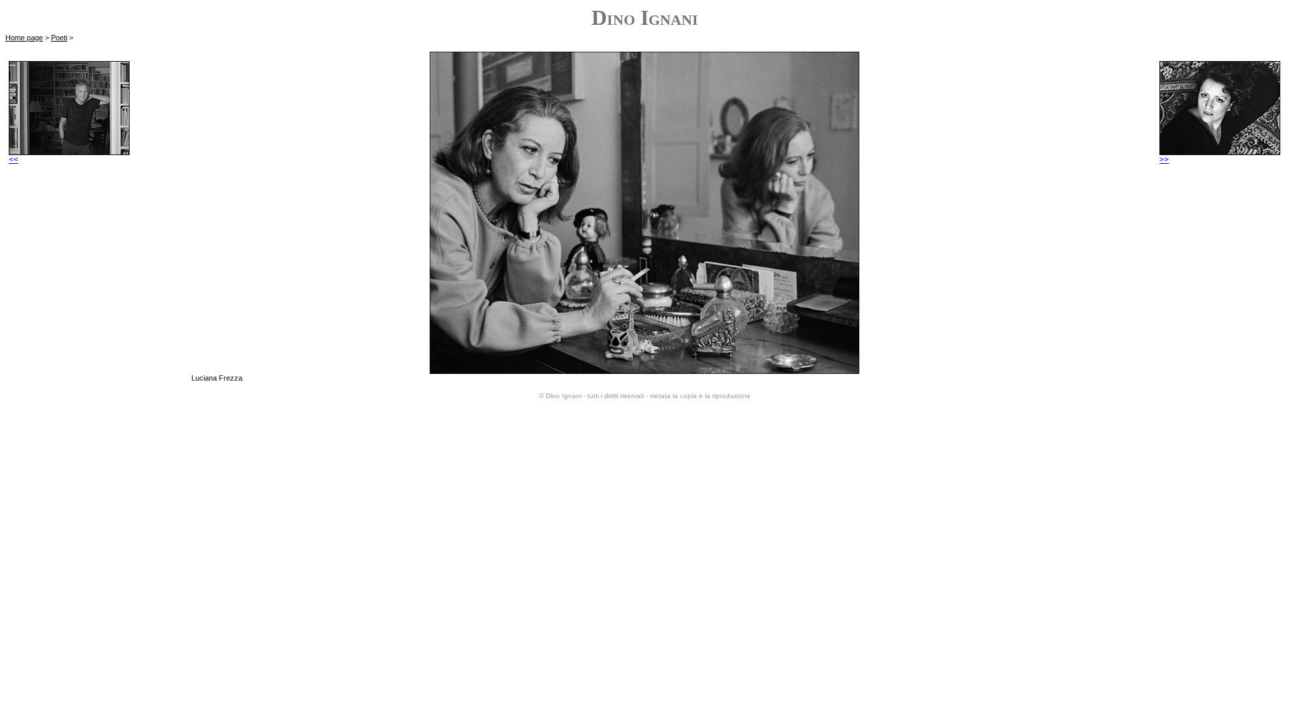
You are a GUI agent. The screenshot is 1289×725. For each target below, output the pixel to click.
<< (13, 159)
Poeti (59, 38)
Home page (24, 38)
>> (1164, 159)
